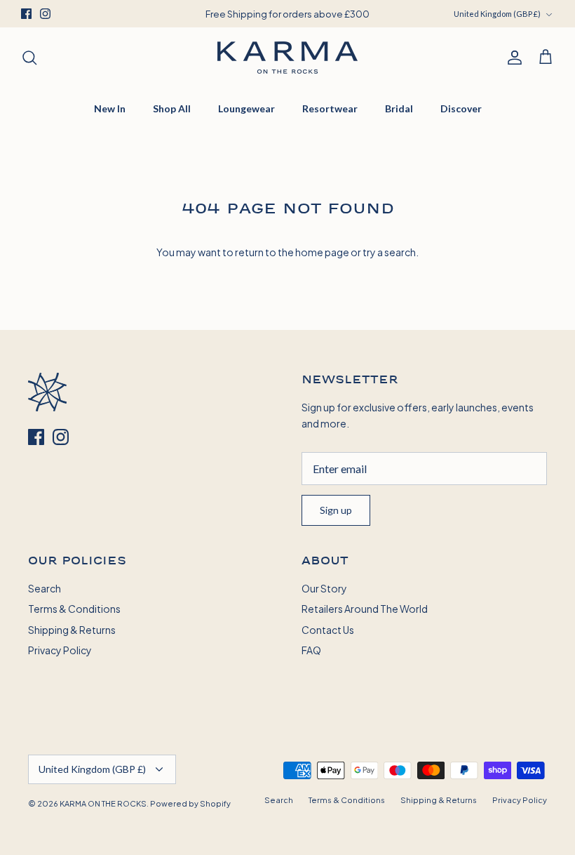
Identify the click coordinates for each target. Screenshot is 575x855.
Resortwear (330, 108)
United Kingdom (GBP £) (497, 13)
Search (44, 588)
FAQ (311, 650)
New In (110, 108)
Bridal (399, 108)
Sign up (336, 510)
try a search (389, 252)
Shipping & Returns (72, 629)
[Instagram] (45, 13)
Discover (461, 108)
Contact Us (328, 629)
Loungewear (246, 108)
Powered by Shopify (190, 803)
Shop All (172, 108)
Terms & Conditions (74, 608)
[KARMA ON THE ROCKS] (287, 57)
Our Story (324, 588)
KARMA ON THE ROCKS (103, 803)
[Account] (512, 57)
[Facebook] (26, 13)
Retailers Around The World (365, 608)
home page (322, 252)
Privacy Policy (60, 650)
